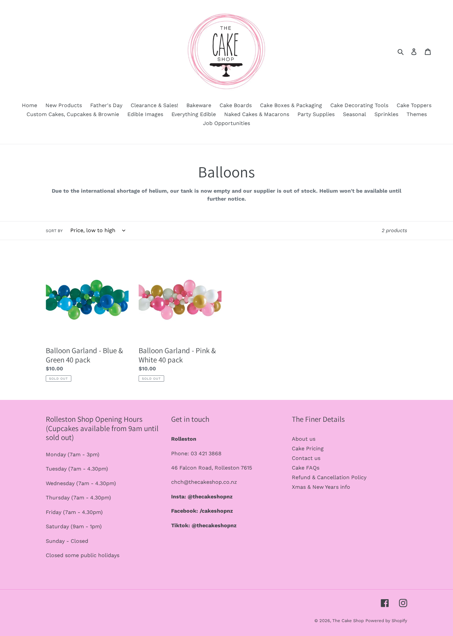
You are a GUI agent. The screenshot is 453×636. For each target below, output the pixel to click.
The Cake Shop (348, 620)
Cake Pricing (308, 448)
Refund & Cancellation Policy (329, 477)
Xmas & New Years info (321, 487)
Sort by (54, 230)
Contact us (306, 458)
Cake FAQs (305, 468)
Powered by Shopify (386, 620)
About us (303, 439)
